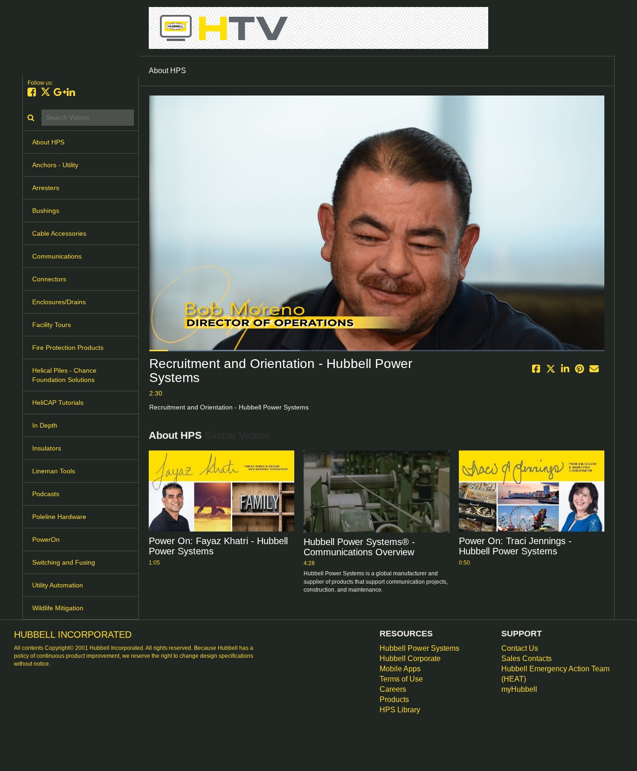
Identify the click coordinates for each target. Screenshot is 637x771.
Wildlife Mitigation (57, 608)
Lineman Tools (53, 471)
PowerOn (46, 539)
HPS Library (400, 710)
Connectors (49, 279)
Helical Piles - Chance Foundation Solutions (64, 375)
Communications (57, 256)
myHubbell (519, 689)
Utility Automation (57, 585)
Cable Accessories (59, 233)
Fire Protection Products (68, 347)
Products (394, 699)
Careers (393, 689)
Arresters (45, 187)
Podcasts (45, 494)
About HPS (48, 142)
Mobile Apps (400, 669)
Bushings (45, 210)
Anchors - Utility (55, 165)
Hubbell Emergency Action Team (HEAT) (555, 674)
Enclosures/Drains (59, 302)
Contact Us (519, 648)
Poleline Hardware (59, 516)
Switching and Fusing (63, 562)
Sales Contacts (526, 658)
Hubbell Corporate (410, 658)
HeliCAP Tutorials (57, 402)
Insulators (46, 448)
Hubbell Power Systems (419, 648)
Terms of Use (401, 679)
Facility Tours (51, 324)
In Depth (44, 425)
